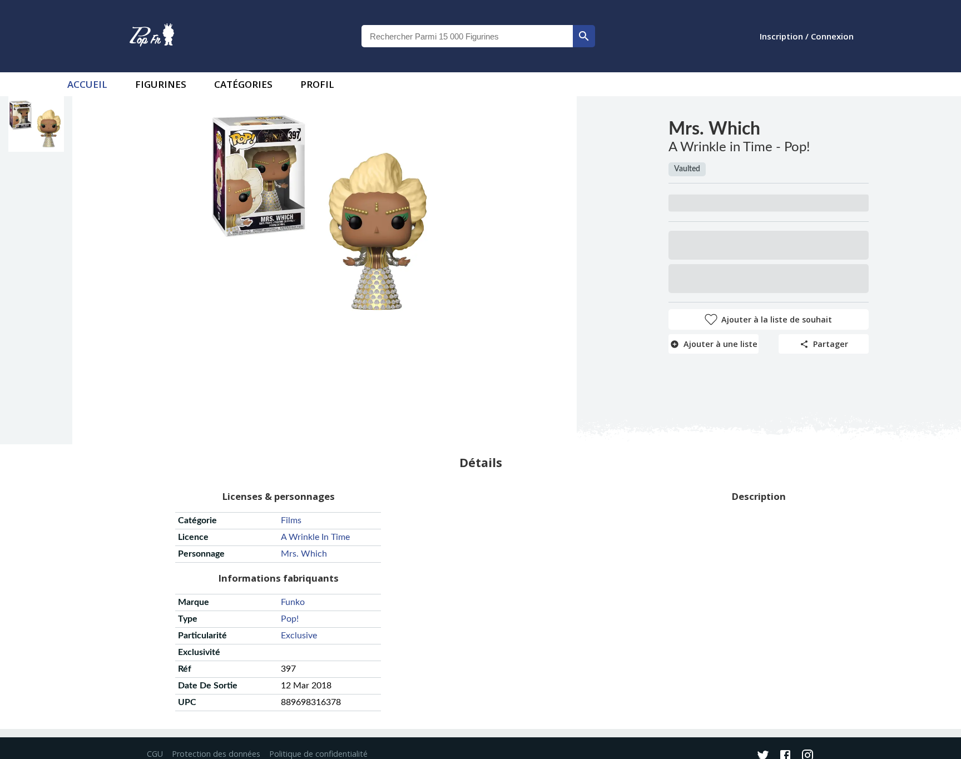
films (291, 520)
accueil (87, 84)
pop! (290, 618)
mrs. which (304, 553)
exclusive (299, 635)
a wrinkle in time (315, 537)
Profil (317, 84)
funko (293, 602)
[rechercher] (584, 36)
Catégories (243, 84)
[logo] (152, 36)
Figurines (160, 84)
